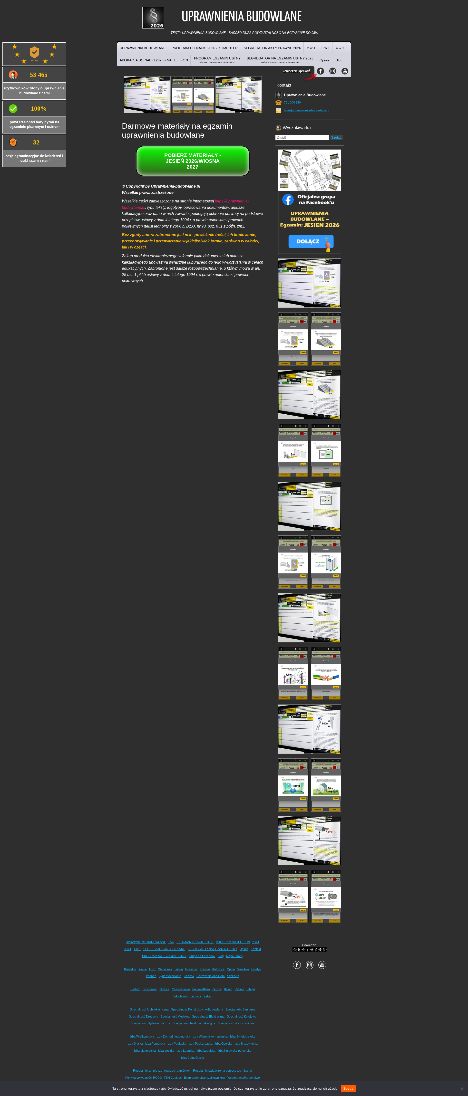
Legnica (195, 996)
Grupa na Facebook (202, 956)
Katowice (218, 969)
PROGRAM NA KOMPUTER (195, 942)
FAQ (171, 942)
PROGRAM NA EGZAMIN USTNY (164, 956)
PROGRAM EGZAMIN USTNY (217, 59)
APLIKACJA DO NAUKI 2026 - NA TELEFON (154, 60)
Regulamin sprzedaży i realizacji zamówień (162, 1070)
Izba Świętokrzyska (242, 1036)
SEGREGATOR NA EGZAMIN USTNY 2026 (280, 59)
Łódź (152, 969)
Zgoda (348, 1088)
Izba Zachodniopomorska (173, 1036)
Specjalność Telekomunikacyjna (194, 1023)
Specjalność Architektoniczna (149, 1009)
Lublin (179, 969)
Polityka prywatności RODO (143, 1077)
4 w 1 (340, 48)
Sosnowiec (150, 989)
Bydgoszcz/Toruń (170, 976)
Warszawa (165, 969)
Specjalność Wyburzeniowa (236, 1023)
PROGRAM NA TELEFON (233, 942)
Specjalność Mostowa (175, 1016)
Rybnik (239, 989)
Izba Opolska (223, 1043)
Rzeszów (191, 969)
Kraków (205, 969)
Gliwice (164, 989)
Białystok (130, 969)
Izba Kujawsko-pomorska (234, 1050)
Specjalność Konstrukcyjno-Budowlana (197, 1009)
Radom (135, 989)
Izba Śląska (135, 1043)
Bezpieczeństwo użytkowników (204, 1077)
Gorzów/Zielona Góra (210, 976)
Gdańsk (189, 976)
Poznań (151, 976)
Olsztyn (256, 969)
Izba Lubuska (186, 1050)
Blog (339, 60)
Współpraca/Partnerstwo (243, 1077)
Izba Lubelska (206, 1050)
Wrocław (243, 969)
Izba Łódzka (166, 1050)
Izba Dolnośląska (192, 1057)
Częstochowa (181, 989)
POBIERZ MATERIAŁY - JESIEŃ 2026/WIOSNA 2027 (192, 161)
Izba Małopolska (145, 1050)
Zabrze (217, 989)
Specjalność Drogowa (143, 1016)
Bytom (228, 989)
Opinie (325, 60)
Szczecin (233, 976)
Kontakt (256, 949)
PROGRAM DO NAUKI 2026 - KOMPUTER (205, 48)
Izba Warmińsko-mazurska (210, 1036)
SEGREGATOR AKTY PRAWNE (164, 949)
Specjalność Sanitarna (240, 1009)
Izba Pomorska (155, 1043)
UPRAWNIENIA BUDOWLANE (143, 48)
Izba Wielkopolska (142, 1036)
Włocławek (181, 996)
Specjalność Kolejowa (241, 1016)
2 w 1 (311, 48)
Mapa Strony (234, 956)
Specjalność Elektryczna (208, 1016)
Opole (231, 969)
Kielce (142, 969)
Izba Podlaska (176, 1043)
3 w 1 (326, 48)
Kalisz (208, 996)
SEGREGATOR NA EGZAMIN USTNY (212, 949)
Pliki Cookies (173, 1077)
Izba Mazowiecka (246, 1043)
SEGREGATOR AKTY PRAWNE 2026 (272, 48)
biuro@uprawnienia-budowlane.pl (306, 110)
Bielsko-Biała (201, 989)
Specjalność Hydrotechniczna (150, 1023)
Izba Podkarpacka (201, 1043)
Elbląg (250, 989)
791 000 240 (292, 102)
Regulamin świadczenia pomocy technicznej (222, 1070)
